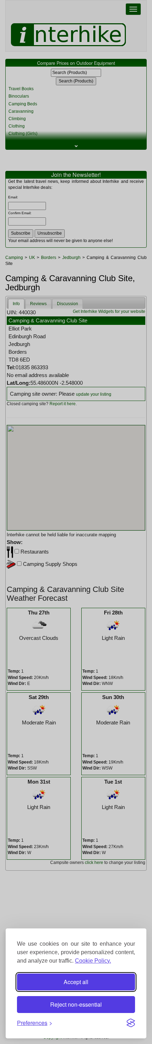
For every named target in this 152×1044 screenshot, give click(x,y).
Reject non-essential (76, 1004)
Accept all (76, 982)
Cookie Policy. (93, 961)
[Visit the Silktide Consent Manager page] (131, 1023)
